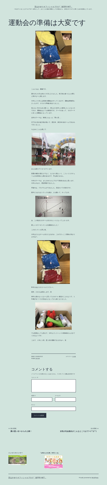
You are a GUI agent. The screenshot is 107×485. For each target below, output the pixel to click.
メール (57, 395)
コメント (34, 377)
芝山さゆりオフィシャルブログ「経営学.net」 (53, 7)
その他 (74, 356)
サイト (33, 405)
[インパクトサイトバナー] (17, 460)
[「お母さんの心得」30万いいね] (53, 462)
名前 (33, 395)
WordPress (95, 477)
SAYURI (37, 358)
